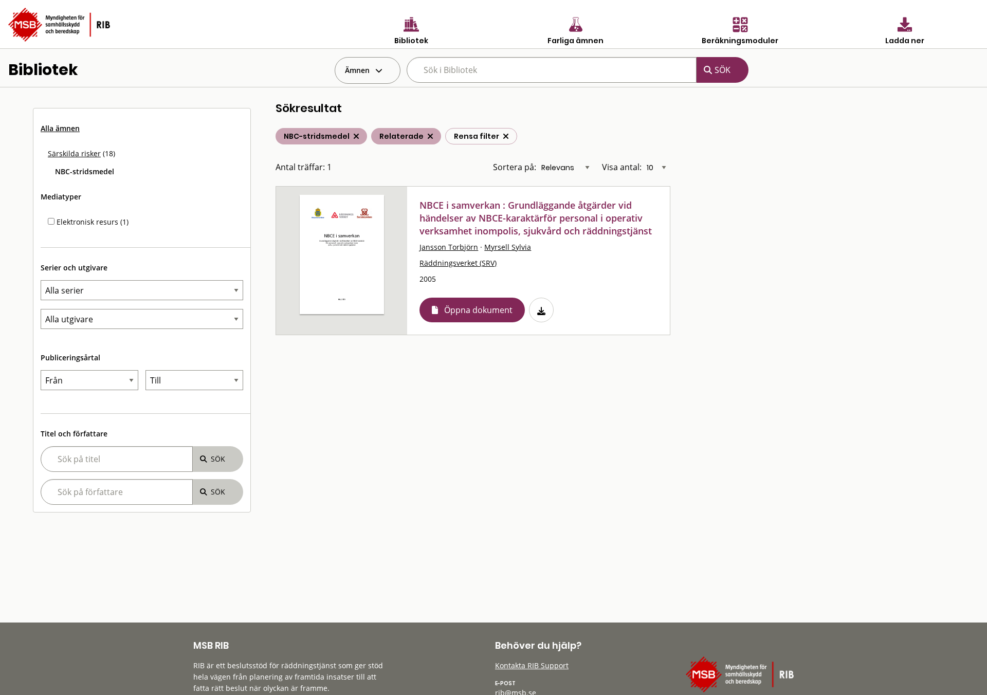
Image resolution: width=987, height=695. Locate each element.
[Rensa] (505, 136)
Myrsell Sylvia (507, 247)
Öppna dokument (478, 310)
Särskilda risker (74, 153)
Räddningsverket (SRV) (458, 263)
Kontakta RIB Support (532, 665)
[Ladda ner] (541, 310)
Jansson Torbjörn (448, 247)
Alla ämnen (60, 128)
